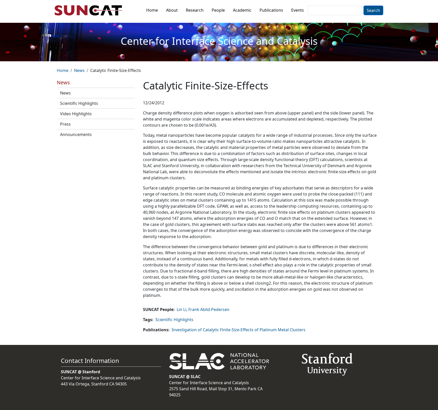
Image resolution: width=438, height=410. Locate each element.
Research (195, 10)
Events (297, 10)
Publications (271, 10)
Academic (242, 10)
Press (65, 124)
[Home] (90, 10)
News (79, 70)
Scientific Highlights (79, 103)
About (172, 10)
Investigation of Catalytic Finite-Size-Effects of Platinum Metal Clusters (238, 330)
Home (152, 10)
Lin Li (181, 309)
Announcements (76, 134)
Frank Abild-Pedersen (208, 309)
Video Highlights (76, 113)
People (218, 10)
